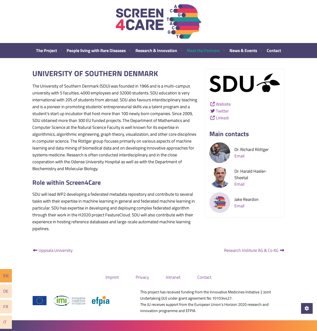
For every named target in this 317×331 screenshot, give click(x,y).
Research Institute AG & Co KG (251, 250)
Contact (204, 277)
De (5, 291)
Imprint (112, 277)
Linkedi (222, 117)
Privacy (142, 277)
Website (223, 104)
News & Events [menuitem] (243, 50)
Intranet (173, 277)
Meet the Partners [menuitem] (203, 50)
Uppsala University (55, 250)
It (5, 322)
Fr (5, 306)
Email (239, 155)
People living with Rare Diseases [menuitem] (96, 50)
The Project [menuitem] (46, 50)
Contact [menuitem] (274, 50)
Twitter (222, 111)
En (6, 275)
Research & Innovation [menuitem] (156, 50)
